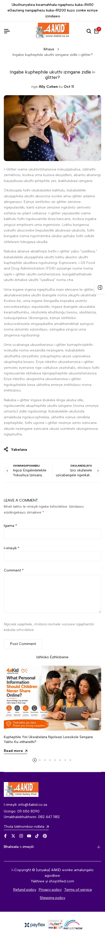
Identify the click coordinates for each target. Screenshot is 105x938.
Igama (10, 525)
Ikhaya (49, 49)
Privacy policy (50, 889)
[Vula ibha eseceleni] (100, 288)
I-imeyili (11, 548)
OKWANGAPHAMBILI (26, 465)
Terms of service (78, 889)
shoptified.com (61, 881)
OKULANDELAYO (81, 465)
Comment (14, 570)
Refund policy (24, 889)
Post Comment (23, 644)
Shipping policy (52, 898)
